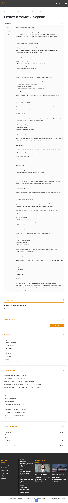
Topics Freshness (10, 401)
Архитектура (6, 465)
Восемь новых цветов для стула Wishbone (59, 477)
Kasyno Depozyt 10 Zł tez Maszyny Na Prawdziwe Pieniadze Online (22, 384)
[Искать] (63, 4)
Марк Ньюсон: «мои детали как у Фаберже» (42, 477)
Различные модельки (11, 351)
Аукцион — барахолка (12, 340)
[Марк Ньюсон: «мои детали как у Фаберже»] (42, 468)
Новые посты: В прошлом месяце (15, 412)
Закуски (28, 11)
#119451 (61, 23)
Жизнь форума (9, 345)
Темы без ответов (10, 398)
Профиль (5, 476)
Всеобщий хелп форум (12, 342)
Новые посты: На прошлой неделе (15, 409)
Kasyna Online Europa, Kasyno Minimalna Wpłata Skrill (19, 381)
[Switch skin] (59, 4)
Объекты (5, 473)
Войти (5, 308)
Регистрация (7, 311)
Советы (4, 478)
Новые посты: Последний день (14, 404)
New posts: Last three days (13, 407)
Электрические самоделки (13, 361)
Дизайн (4, 467)
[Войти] (56, 4)
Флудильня (8, 356)
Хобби (7, 359)
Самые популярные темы (12, 396)
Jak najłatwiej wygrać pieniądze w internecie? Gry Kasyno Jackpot (22, 387)
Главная (7, 11)
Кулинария (21, 11)
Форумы (14, 11)
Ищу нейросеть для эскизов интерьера (15, 375)
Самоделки (8, 353)
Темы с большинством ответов (14, 415)
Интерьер (5, 470)
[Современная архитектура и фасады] (3, 3)
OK (36, 500)
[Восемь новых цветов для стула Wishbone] (59, 468)
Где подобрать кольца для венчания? (15, 378)
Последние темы (10, 418)
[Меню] (66, 4)
